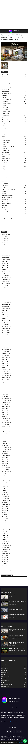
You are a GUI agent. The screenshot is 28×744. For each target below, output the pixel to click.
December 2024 (5, 275)
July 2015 (4, 506)
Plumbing (4, 187)
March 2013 (4, 563)
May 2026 (4, 240)
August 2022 (5, 332)
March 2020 (4, 392)
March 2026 (4, 245)
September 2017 (5, 453)
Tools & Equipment (6, 203)
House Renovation (6, 152)
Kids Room (4, 162)
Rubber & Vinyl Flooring (7, 197)
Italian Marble (5, 160)
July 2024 (4, 285)
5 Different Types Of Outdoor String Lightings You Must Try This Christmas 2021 (18, 650)
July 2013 (4, 555)
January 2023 (5, 322)
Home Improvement (6, 146)
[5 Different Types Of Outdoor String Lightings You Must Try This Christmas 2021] (4, 650)
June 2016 (4, 484)
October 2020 (5, 377)
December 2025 (5, 251)
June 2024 (4, 287)
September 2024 (5, 281)
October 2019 (5, 402)
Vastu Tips (4, 213)
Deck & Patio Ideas (6, 99)
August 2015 (5, 504)
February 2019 (5, 418)
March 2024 (4, 294)
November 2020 (5, 375)
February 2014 (5, 541)
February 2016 (5, 492)
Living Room (5, 168)
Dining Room (5, 107)
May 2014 (4, 535)
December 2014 (5, 521)
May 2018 (4, 437)
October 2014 (5, 525)
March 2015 (4, 514)
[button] (2, 31)
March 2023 (4, 318)
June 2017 (4, 459)
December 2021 (5, 349)
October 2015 (5, 500)
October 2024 (5, 279)
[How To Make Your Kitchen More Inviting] (4, 596)
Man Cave (4, 171)
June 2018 (4, 435)
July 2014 (4, 531)
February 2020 (5, 394)
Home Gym (4, 144)
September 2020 (5, 379)
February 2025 (5, 271)
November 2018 (5, 424)
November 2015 (5, 498)
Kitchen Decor (5, 164)
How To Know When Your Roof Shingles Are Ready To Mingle (16, 608)
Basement (4, 81)
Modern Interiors (6, 175)
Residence (4, 193)
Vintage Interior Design (7, 218)
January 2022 (5, 347)
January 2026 (5, 249)
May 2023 (4, 314)
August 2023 (5, 308)
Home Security (5, 150)
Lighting (4, 166)
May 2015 (4, 510)
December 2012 (5, 570)
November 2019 (5, 400)
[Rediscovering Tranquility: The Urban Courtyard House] (14, 60)
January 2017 (5, 469)
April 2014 (4, 537)
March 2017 (4, 465)
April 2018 (4, 439)
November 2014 (5, 523)
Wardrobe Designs (6, 222)
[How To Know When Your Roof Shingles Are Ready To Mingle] (4, 609)
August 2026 (5, 234)
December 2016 (5, 471)
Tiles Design (5, 201)
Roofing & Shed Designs (7, 195)
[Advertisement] (14, 15)
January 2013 (5, 568)
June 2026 (4, 238)
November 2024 (5, 277)
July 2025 (4, 261)
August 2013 (5, 553)
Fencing (4, 117)
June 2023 (4, 312)
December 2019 (5, 398)
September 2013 (5, 551)
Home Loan (4, 148)
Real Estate (4, 191)
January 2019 (5, 420)
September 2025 (5, 257)
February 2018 (5, 443)
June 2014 (4, 533)
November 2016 (5, 473)
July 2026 (4, 236)
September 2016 (5, 478)
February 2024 (5, 296)
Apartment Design (6, 74)
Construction (5, 95)
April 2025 (4, 267)
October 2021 (5, 353)
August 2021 (5, 357)
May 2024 (4, 289)
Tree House (4, 205)
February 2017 (5, 467)
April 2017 (4, 463)
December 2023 (5, 300)
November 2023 (5, 302)
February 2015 (5, 516)
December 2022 (5, 324)
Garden (3, 136)
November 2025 (5, 253)
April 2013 (4, 561)
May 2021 (4, 363)
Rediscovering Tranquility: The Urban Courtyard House (15, 34)
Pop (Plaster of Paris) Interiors (8, 189)
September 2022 (5, 330)
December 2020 (5, 373)
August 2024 (5, 283)
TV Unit (3, 207)
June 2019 (4, 410)
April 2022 (4, 341)
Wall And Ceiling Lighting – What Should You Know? (16, 643)
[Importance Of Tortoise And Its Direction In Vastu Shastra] (4, 637)
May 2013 (4, 559)
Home (2, 34)
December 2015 (5, 496)
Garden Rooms (4, 579)
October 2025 (5, 255)
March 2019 (4, 416)
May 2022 (4, 339)
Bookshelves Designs (7, 87)
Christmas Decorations (7, 93)
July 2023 (4, 310)
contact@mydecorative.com (13, 721)
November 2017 (5, 449)
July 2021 (4, 359)
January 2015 (5, 518)
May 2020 (4, 388)
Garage (3, 134)
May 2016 (4, 486)
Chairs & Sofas (5, 91)
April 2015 (4, 512)
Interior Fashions (6, 158)
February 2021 (5, 369)
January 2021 (5, 371)
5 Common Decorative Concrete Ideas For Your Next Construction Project (17, 602)
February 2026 (5, 247)
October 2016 (5, 476)
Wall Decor (4, 220)
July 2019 (4, 408)
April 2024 (4, 292)
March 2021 (4, 367)
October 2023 (5, 304)
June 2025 (4, 263)
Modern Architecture (6, 173)
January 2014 (5, 543)
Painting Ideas (5, 183)
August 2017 (5, 455)
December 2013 (5, 545)
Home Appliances (6, 140)
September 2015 (5, 502)
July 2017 (4, 457)
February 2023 (5, 320)
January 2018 (5, 445)
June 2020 (4, 386)
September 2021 (5, 355)
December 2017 (5, 447)
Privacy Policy (21, 742)
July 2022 (4, 334)
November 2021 (5, 351)
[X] (20, 731)
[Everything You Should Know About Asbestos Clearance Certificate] (4, 616)
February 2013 (5, 565)
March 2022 (4, 343)
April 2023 (4, 316)
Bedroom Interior (6, 85)
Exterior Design (5, 115)
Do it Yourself (5, 109)
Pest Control (5, 185)
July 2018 (4, 433)
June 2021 (4, 361)
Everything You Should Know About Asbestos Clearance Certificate (17, 615)
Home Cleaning (5, 142)
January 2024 (5, 298)
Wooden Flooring (6, 226)
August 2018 (5, 431)
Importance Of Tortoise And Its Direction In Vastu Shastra (16, 636)
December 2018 (5, 422)
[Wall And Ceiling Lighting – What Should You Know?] (4, 644)
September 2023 (5, 306)
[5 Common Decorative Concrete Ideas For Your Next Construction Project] (4, 603)
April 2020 (4, 390)
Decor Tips (4, 105)
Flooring (4, 128)
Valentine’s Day (5, 211)
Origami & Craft (5, 181)
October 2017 (5, 451)
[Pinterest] (17, 731)
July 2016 (4, 482)
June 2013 (4, 557)
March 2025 (4, 269)
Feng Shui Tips (5, 119)
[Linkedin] (14, 731)
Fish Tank (4, 126)
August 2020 (5, 381)
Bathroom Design (6, 83)
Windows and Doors (6, 224)
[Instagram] (10, 731)
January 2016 (5, 494)
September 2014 (5, 527)
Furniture (4, 132)
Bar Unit (4, 79)
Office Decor (5, 179)
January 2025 (5, 273)
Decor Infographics (6, 103)
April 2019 (4, 414)
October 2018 (5, 426)
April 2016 (4, 488)
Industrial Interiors (6, 154)
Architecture (4, 76)
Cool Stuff (4, 97)
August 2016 (5, 480)
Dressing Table (5, 113)
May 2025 (4, 265)
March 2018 (4, 441)
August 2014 (5, 529)
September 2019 (5, 404)
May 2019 (4, 412)
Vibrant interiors (5, 215)
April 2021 (4, 365)
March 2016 (4, 490)
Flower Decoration (6, 130)
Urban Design (5, 209)
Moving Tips (5, 177)
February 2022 (5, 345)
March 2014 (4, 539)
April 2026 (4, 242)
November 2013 (5, 547)
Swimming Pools (6, 199)
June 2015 (4, 508)
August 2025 (5, 259)
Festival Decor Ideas (6, 121)
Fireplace (4, 123)
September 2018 (5, 429)
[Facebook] (7, 731)
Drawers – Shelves (6, 111)
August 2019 (5, 406)
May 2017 (4, 461)
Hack (3, 138)
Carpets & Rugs (5, 89)
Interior (3, 156)
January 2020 (5, 396)
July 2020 (4, 384)
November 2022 (5, 326)
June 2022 (4, 337)
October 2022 (5, 328)
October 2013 (5, 549)
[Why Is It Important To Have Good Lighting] (4, 630)
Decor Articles (5, 101)
